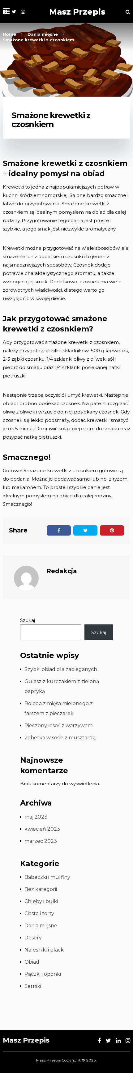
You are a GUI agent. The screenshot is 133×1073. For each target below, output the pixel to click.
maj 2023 (35, 817)
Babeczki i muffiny (47, 877)
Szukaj (27, 620)
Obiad (31, 962)
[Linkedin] (118, 1040)
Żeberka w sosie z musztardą (60, 738)
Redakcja (61, 571)
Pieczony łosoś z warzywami (58, 725)
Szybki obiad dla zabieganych (60, 669)
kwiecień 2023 (42, 829)
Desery (33, 938)
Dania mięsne (40, 926)
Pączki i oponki (42, 974)
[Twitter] (14, 12)
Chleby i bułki (41, 901)
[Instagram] (23, 12)
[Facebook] (99, 1040)
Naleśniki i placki (44, 950)
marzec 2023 (40, 841)
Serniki (32, 986)
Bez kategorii (40, 889)
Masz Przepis (77, 11)
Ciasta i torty (39, 913)
